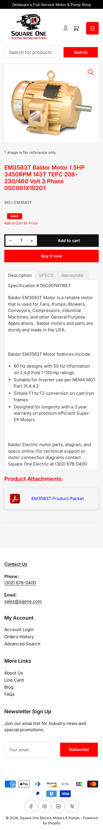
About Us (13, 673)
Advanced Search (22, 643)
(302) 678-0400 (20, 582)
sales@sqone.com (23, 601)
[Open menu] (92, 28)
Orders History (19, 636)
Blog (8, 687)
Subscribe (79, 749)
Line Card (14, 680)
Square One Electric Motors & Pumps (50, 818)
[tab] (19, 275)
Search (81, 52)
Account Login (19, 629)
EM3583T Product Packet (57, 498)
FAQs (9, 694)
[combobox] (51, 52)
